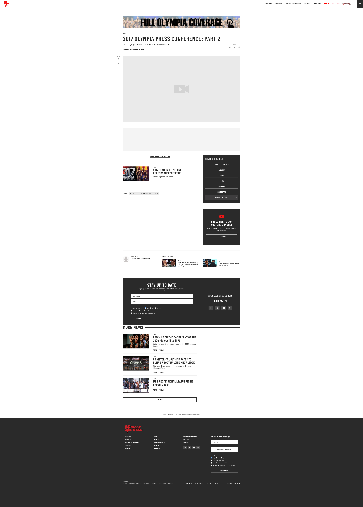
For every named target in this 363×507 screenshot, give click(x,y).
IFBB (124, 34)
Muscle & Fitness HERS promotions (224, 463)
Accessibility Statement (233, 483)
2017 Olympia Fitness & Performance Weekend (167, 171)
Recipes (127, 448)
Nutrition (278, 4)
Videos (156, 439)
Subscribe (222, 237)
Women (158, 308)
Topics (156, 436)
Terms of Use (199, 483)
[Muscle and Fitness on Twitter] (217, 308)
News (222, 181)
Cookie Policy (219, 483)
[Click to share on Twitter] (234, 47)
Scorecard (221, 192)
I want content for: (137, 308)
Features (307, 4)
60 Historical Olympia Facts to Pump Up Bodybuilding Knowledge (174, 360)
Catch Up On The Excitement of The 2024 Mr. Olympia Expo (174, 338)
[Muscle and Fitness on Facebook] (211, 308)
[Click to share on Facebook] (229, 47)
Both (148, 308)
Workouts (268, 4)
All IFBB (160, 400)
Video (222, 175)
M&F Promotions (218, 460)
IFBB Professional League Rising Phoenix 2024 (173, 382)
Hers (335, 3)
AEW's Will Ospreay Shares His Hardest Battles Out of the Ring (188, 264)
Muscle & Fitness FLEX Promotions (144, 313)
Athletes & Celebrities (293, 4)
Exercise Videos (159, 442)
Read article (158, 350)
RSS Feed (157, 448)
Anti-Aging (317, 4)
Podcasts (157, 445)
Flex (326, 3)
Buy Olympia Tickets (190, 436)
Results (221, 186)
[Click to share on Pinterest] (239, 47)
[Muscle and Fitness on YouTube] (223, 308)
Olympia (346, 4)
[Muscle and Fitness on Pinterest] (230, 308)
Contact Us (189, 483)
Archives (186, 439)
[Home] (6, 6)
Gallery (221, 170)
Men (153, 308)
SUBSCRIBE (138, 318)
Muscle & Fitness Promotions (142, 311)
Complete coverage (222, 164)
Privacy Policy (209, 483)
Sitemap (186, 442)
